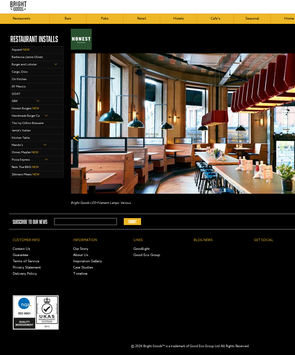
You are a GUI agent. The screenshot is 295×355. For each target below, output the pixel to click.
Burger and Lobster (24, 64)
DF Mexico (19, 86)
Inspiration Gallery (87, 261)
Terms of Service (26, 261)
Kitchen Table (21, 138)
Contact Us (21, 248)
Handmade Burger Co (26, 116)
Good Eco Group (146, 255)
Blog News (203, 240)
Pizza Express (21, 160)
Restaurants (21, 18)
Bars (68, 18)
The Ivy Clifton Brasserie (28, 123)
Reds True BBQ (25, 167)
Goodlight (141, 248)
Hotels (178, 18)
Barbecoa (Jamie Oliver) (27, 57)
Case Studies (83, 267)
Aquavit (21, 50)
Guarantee (20, 255)
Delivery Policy (25, 273)
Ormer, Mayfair (25, 152)
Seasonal (252, 18)
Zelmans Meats (25, 174)
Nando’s (17, 145)
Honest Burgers (25, 108)
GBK (15, 101)
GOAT (16, 94)
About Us (80, 255)
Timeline (80, 273)
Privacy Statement (27, 267)
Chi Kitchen (19, 79)
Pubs (105, 18)
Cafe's (215, 18)
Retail (141, 18)
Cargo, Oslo (20, 72)
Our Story (80, 248)
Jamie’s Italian (21, 130)
